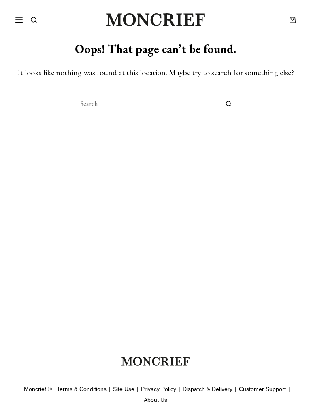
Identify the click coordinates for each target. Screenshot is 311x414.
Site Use (123, 389)
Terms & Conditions (82, 389)
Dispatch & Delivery (207, 389)
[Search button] (228, 103)
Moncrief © (38, 389)
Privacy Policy (158, 389)
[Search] (34, 20)
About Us (155, 400)
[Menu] (19, 19)
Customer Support (262, 389)
